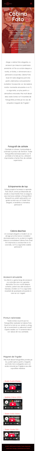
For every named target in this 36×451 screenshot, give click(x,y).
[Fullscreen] (20, 391)
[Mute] (18, 391)
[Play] (6, 391)
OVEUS (28, 448)
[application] (12, 388)
